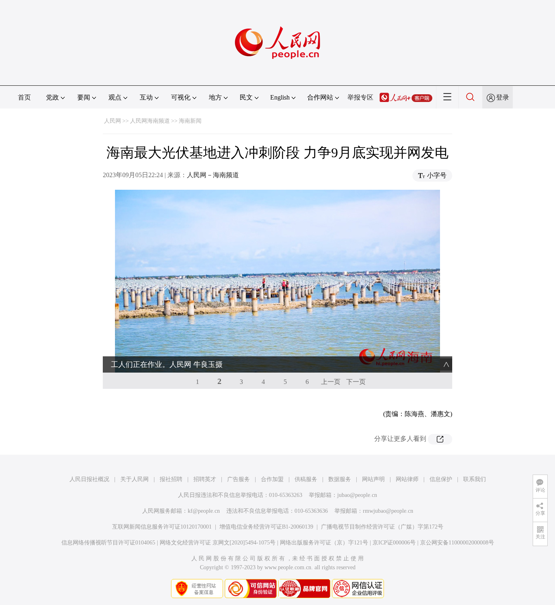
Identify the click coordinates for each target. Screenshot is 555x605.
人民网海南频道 (150, 121)
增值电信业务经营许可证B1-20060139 (266, 527)
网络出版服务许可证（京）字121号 (324, 543)
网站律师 (407, 479)
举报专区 (360, 97)
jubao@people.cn (357, 495)
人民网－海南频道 (213, 174)
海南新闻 (190, 121)
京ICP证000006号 (394, 543)
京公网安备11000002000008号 (457, 543)
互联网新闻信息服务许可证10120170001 (162, 527)
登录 (502, 97)
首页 (24, 97)
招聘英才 (204, 479)
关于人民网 (134, 479)
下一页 (356, 381)
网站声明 (373, 479)
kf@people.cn (204, 511)
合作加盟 (272, 479)
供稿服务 (306, 479)
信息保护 (440, 479)
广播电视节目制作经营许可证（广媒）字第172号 (382, 527)
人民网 (112, 121)
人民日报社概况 (89, 479)
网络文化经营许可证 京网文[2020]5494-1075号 (217, 543)
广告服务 (238, 479)
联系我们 (474, 479)
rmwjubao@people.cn (388, 511)
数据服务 (339, 479)
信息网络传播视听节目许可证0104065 (108, 543)
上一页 (330, 381)
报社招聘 (171, 479)
